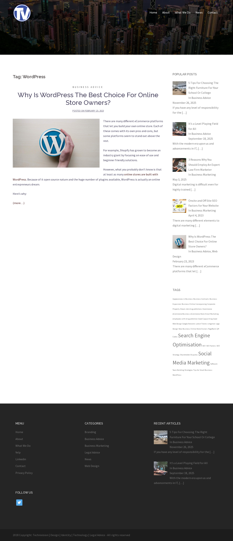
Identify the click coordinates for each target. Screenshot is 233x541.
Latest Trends (201, 324)
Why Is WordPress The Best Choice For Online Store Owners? (88, 98)
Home (153, 12)
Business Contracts (201, 299)
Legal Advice (92, 452)
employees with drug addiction (185, 319)
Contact (213, 12)
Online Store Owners (199, 329)
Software (213, 364)
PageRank (212, 329)
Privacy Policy (24, 473)
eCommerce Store (197, 314)
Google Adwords (188, 324)
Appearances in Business (183, 299)
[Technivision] (22, 12)
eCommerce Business (181, 314)
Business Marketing (203, 174)
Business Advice (88, 87)
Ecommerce (207, 309)
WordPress (177, 375)
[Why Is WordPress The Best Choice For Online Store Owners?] (56, 143)
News (199, 12)
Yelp (18, 452)
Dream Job (184, 309)
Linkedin (20, 459)
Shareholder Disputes (189, 355)
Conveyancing (201, 304)
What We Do (183, 12)
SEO (204, 346)
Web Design (92, 466)
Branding (90, 432)
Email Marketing (212, 314)
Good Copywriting (205, 319)
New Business (184, 329)
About (166, 12)
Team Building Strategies (183, 370)
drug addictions (195, 309)
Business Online (188, 304)
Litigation (211, 324)
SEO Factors (211, 346)
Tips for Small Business (202, 370)
